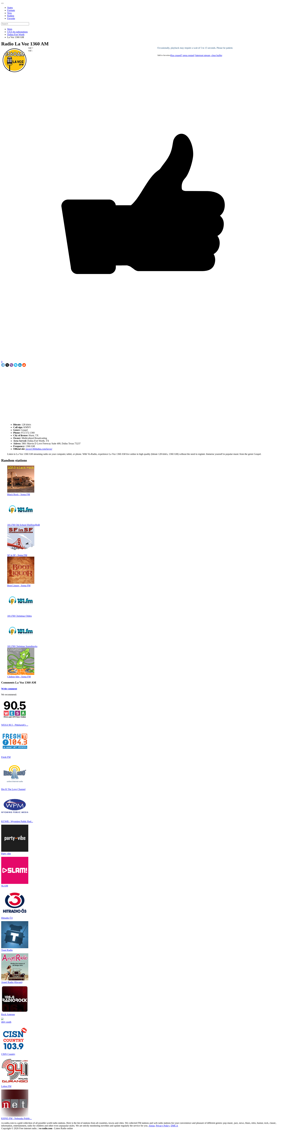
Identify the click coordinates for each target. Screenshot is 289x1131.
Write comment (9, 688)
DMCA (174, 1125)
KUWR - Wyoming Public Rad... (17, 821)
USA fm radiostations (17, 32)
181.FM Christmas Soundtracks (22, 646)
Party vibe (6, 853)
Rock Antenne (8, 1014)
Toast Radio (7, 950)
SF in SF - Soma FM (17, 555)
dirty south (6, 1022)
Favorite (11, 18)
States (10, 7)
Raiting (10, 15)
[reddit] (24, 365)
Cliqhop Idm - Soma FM (19, 676)
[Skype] (15, 365)
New (9, 13)
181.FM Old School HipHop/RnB (23, 525)
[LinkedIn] (20, 365)
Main (9, 29)
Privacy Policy (162, 1125)
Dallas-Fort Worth (15, 34)
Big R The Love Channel (13, 789)
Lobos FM (6, 1086)
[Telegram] (3, 365)
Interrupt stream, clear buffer (208, 55)
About (152, 1125)
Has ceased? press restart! (182, 55)
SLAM (4, 885)
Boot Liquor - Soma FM (18, 585)
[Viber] (11, 365)
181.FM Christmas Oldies (19, 616)
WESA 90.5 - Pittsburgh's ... (14, 725)
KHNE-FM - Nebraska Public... (16, 1118)
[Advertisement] (36, 373)
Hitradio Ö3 (7, 918)
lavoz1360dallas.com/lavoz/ (38, 449)
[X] (7, 365)
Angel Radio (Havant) (11, 982)
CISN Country (8, 1054)
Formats (11, 10)
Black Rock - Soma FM (18, 494)
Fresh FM (6, 757)
